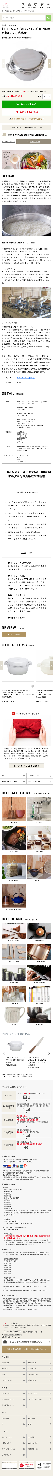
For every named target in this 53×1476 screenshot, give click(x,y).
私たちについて (7, 1437)
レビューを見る (35, 142)
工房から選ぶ (10, 1074)
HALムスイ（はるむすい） (26, 378)
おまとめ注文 (33, 1443)
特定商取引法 (33, 1449)
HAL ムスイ (29, 1074)
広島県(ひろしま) (20, 1074)
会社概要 (31, 1437)
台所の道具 (32, 1362)
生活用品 (5, 1368)
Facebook (31, 1418)
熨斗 (3, 775)
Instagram (5, 1418)
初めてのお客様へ (34, 781)
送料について (33, 1393)
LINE (30, 1424)
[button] (1, 665)
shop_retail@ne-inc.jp (13, 1334)
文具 (3, 1374)
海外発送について (8, 1405)
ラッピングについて (35, 1399)
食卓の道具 (5, 1362)
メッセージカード (34, 775)
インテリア (32, 1368)
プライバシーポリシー (9, 1449)
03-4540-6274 (12, 1331)
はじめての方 (6, 1393)
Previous (3, 63)
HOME (3, 1074)
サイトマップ (6, 1455)
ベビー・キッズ (7, 1380)
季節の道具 (32, 1380)
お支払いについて (8, 1399)
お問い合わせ (6, 1443)
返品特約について (8, 141)
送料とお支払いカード (9, 781)
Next (49, 63)
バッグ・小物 (33, 1374)
